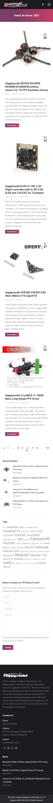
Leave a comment (18, 94)
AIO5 (4, 527)
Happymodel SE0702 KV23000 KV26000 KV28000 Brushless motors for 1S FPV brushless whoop (26, 87)
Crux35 (20, 535)
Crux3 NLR (8, 535)
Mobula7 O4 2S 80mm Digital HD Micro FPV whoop (30, 479)
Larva (18, 543)
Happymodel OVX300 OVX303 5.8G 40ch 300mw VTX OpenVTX (25, 294)
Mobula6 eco (24, 551)
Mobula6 (42, 547)
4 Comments (23, 197)
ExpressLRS (40, 539)
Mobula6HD (8, 555)
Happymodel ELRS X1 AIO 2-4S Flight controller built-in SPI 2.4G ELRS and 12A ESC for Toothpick (24, 189)
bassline (12, 527)
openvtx (44, 559)
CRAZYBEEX (25, 531)
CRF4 (32, 531)
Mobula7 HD (39, 555)
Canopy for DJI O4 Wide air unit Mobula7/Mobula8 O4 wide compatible (28, 491)
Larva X (26, 543)
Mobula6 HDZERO (44, 551)
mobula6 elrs (33, 551)
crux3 (39, 531)
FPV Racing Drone (11, 402)
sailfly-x (8, 562)
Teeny (25, 563)
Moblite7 (30, 547)
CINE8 (21, 527)
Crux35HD (33, 535)
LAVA (41, 544)
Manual (6, 547)
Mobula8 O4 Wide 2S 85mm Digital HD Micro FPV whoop (30, 468)
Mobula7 (22, 555)
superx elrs (18, 563)
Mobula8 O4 (36, 559)
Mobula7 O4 (8, 559)
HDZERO (9, 543)
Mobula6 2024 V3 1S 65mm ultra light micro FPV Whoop (30, 502)
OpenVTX (8, 300)
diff (15, 540)
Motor (7, 94)
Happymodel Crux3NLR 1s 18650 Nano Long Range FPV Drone (24, 397)
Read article (11, 125)
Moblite (13, 548)
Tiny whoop (31, 563)
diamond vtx (8, 539)
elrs (20, 539)
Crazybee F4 (11, 531)
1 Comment (18, 300)
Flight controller (11, 197)
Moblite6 (20, 548)
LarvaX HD (35, 544)
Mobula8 (18, 559)
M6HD (46, 543)
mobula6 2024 (11, 551)
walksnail (7, 567)
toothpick (41, 563)
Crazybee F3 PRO (31, 527)
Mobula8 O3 (28, 559)
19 (47, 448)
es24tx (26, 540)
